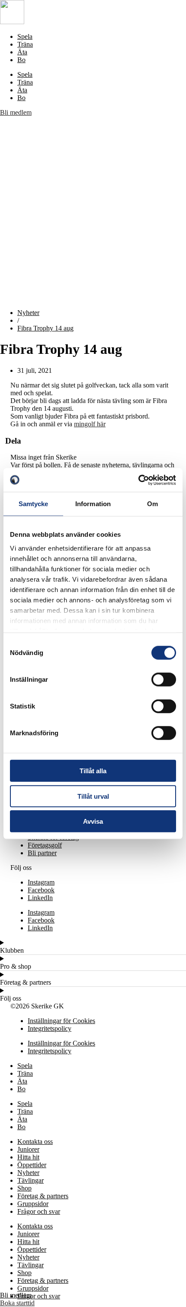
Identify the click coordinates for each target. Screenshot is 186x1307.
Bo (21, 59)
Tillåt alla (93, 771)
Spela (24, 36)
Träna (25, 44)
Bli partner (42, 853)
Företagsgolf (45, 845)
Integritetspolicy (49, 1028)
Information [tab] (93, 503)
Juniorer (28, 1149)
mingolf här (90, 424)
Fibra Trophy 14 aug (45, 328)
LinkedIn (40, 897)
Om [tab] (152, 503)
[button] (93, 209)
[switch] (163, 680)
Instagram (41, 882)
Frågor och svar (38, 1211)
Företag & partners (42, 1196)
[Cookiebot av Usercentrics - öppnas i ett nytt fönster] (138, 479)
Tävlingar (30, 1180)
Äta (22, 52)
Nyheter (28, 312)
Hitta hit (28, 1157)
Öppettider (31, 1164)
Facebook (41, 890)
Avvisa (93, 821)
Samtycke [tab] (33, 503)
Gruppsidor (32, 1203)
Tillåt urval (93, 796)
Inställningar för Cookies (61, 1020)
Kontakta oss (35, 1141)
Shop (24, 1188)
